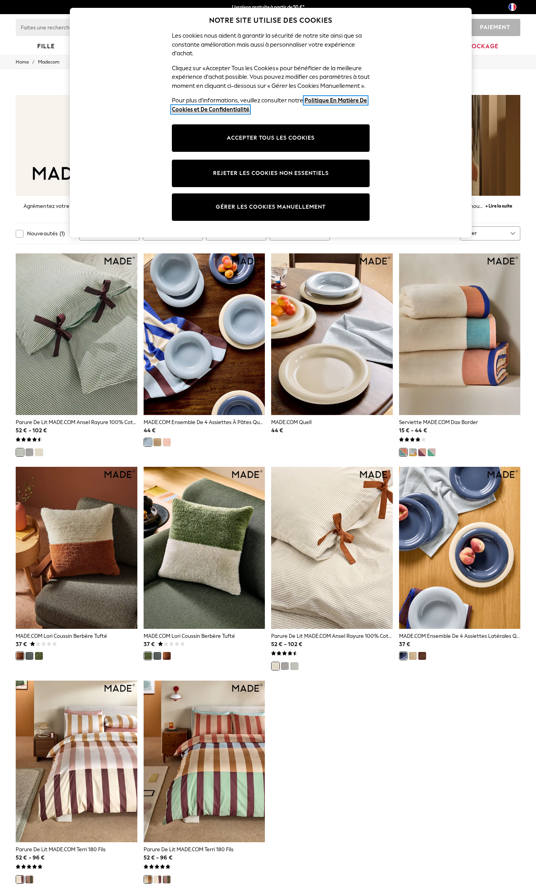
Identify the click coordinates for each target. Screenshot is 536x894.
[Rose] (167, 442)
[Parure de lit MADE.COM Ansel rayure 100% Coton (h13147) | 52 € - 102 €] (76, 334)
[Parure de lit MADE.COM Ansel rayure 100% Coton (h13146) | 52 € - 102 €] (332, 548)
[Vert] (20, 452)
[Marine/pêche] (403, 452)
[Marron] (422, 656)
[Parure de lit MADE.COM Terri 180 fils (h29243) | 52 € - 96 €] (76, 762)
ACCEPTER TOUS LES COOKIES (271, 138)
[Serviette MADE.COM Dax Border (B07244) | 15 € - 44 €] (460, 334)
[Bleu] (148, 442)
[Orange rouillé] (20, 656)
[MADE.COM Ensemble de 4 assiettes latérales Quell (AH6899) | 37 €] (460, 548)
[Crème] (157, 442)
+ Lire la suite (498, 205)
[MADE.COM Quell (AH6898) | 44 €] (332, 334)
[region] (271, 122)
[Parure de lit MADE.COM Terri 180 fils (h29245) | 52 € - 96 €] (204, 762)
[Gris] (29, 452)
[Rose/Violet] (422, 452)
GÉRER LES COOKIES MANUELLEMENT (271, 207)
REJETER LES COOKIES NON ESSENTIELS (271, 173)
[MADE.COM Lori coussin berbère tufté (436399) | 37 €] (76, 548)
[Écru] (39, 452)
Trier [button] (471, 233)
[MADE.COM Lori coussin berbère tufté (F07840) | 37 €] (204, 548)
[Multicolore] (148, 879)
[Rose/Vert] (432, 452)
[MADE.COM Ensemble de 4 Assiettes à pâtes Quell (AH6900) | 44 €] (204, 334)
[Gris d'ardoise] (29, 656)
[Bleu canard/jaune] (413, 452)
